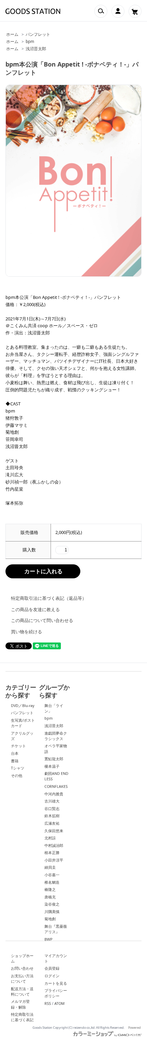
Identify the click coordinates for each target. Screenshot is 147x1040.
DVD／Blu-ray (23, 705)
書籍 (14, 760)
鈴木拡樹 (51, 815)
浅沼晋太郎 (36, 48)
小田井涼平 (53, 860)
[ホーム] (32, 11)
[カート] (135, 11)
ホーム (12, 34)
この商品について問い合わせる (42, 620)
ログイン (51, 975)
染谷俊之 (51, 904)
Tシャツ (17, 767)
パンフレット (38, 34)
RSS (47, 1003)
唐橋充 (50, 896)
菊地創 (50, 918)
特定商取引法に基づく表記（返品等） (48, 598)
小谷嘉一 (51, 874)
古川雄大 (51, 801)
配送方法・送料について (22, 991)
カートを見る (55, 983)
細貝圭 (50, 867)
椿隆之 (50, 889)
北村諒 (50, 837)
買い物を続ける (26, 632)
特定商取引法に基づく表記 (22, 1017)
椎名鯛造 (51, 882)
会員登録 (51, 968)
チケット (18, 745)
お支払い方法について (22, 978)
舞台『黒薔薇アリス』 (55, 929)
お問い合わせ (22, 968)
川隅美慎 (51, 911)
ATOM (59, 1003)
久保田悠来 (53, 830)
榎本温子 (51, 766)
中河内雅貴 (53, 793)
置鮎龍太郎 (53, 758)
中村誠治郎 (53, 845)
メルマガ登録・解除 (20, 1004)
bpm (30, 41)
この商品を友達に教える (35, 609)
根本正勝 (51, 852)
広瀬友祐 (51, 823)
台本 (14, 753)
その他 (16, 775)
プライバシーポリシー (55, 993)
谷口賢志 (51, 808)
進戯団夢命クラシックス (55, 736)
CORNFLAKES (56, 786)
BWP (48, 939)
